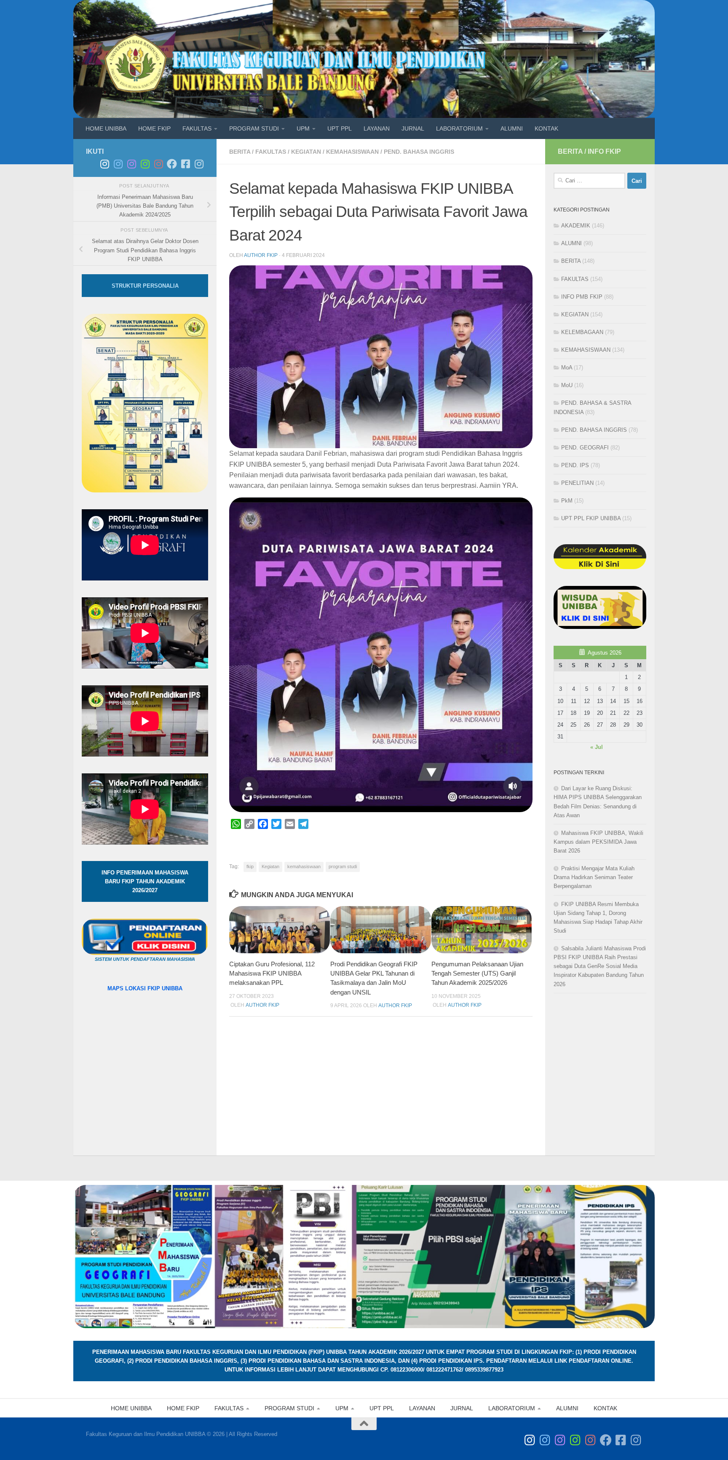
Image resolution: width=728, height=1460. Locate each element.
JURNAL (412, 128)
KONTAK (546, 128)
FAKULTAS (196, 128)
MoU (567, 385)
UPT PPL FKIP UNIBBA (591, 518)
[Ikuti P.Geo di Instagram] (118, 164)
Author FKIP (261, 255)
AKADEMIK (575, 225)
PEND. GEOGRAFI (585, 447)
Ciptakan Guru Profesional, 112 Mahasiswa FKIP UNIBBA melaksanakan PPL (272, 973)
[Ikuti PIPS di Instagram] (158, 164)
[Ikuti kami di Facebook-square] (185, 164)
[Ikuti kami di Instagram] (199, 164)
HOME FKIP (154, 128)
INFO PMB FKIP (581, 297)
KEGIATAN (306, 151)
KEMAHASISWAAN (352, 151)
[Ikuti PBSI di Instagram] (145, 164)
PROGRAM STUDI (254, 128)
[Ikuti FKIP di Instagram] (104, 164)
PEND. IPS (575, 465)
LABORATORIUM (459, 128)
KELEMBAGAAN (582, 332)
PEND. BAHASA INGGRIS (419, 151)
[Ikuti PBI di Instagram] (131, 164)
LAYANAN (377, 128)
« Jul (596, 747)
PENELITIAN (577, 483)
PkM (567, 500)
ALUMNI (511, 128)
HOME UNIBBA (106, 128)
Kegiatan (270, 866)
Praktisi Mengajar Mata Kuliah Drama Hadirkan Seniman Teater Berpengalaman (594, 877)
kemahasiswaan (304, 866)
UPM (303, 128)
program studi (343, 866)
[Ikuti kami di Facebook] (172, 164)
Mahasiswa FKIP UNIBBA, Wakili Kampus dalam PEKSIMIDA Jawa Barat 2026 (598, 842)
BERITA (239, 151)
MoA (566, 367)
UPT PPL (339, 128)
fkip (250, 866)
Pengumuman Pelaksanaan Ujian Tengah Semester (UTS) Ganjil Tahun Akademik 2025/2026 (477, 973)
